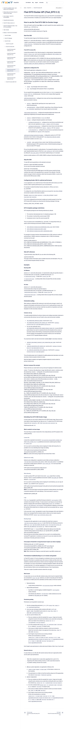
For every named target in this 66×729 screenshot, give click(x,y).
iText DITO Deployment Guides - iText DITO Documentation (10, 26)
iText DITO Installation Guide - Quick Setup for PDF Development (10, 9)
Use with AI (59, 7)
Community (41, 2)
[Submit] (47, 3)
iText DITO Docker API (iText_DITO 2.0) (11, 62)
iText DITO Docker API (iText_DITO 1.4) (11, 54)
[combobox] (54, 2)
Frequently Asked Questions (8, 20)
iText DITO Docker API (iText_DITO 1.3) (11, 50)
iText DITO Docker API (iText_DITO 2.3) (11, 74)
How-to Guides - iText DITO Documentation (8, 17)
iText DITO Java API (9, 43)
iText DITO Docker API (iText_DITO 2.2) (11, 70)
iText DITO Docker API (10, 46)
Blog (33, 2)
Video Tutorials (6, 29)
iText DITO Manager (8, 38)
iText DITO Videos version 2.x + (9, 22)
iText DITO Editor (8, 35)
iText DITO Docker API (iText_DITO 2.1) (11, 66)
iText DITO (16, 2)
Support (36, 2)
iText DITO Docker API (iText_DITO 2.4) (11, 78)
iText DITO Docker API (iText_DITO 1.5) (11, 58)
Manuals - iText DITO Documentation (10, 32)
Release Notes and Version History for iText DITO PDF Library (10, 13)
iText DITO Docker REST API (11, 81)
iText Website (28, 2)
